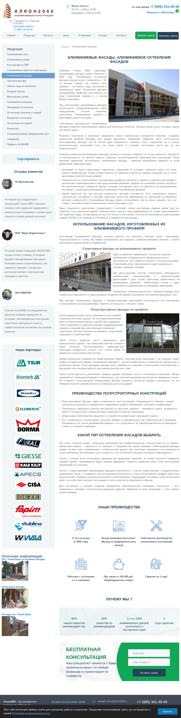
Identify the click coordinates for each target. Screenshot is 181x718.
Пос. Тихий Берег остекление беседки (23, 559)
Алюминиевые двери (18, 59)
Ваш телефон (141, 662)
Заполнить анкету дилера (168, 37)
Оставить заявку (149, 672)
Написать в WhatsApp (161, 12)
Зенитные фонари (16, 80)
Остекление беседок (13, 587)
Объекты (47, 35)
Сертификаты (28, 159)
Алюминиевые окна (17, 54)
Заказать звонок (146, 35)
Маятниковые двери (17, 96)
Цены (66, 35)
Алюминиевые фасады (19, 75)
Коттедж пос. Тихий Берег (16, 614)
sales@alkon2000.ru (23, 26)
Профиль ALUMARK (18, 144)
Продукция (29, 35)
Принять (168, 711)
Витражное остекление (19, 118)
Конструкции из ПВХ (18, 65)
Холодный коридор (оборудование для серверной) (28, 136)
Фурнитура (13, 128)
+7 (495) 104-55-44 (23, 29)
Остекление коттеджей (19, 123)
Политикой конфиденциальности (31, 713)
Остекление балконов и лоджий (24, 112)
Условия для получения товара (68, 701)
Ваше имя (138, 653)
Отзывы (103, 35)
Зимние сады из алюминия (21, 86)
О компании (84, 35)
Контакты (121, 35)
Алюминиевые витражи (19, 102)
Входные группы (16, 91)
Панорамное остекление (20, 107)
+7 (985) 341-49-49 (164, 6)
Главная (11, 35)
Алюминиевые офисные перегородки (27, 70)
